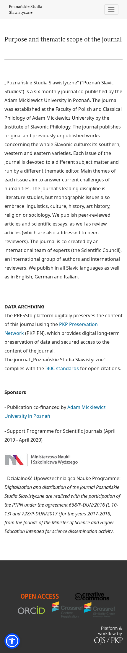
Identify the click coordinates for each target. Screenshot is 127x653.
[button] (12, 641)
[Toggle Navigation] (111, 9)
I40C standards (62, 368)
